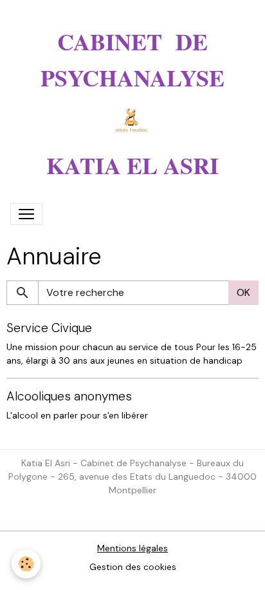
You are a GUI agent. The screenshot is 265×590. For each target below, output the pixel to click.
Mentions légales (132, 548)
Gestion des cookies (132, 567)
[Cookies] (26, 563)
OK (243, 292)
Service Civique (49, 328)
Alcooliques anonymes (69, 396)
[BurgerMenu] (26, 214)
